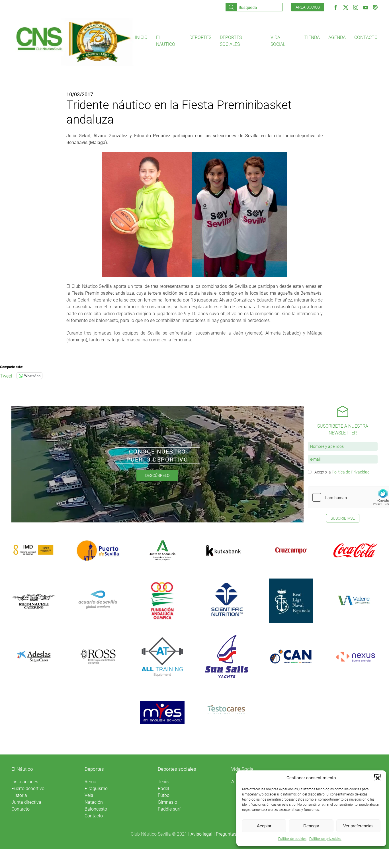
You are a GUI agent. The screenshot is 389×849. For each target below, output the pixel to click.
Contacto (366, 37)
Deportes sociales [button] (231, 41)
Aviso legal (201, 834)
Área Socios (308, 7)
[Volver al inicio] (73, 41)
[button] (377, 778)
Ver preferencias (358, 825)
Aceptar (264, 825)
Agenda (337, 37)
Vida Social (243, 769)
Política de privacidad (325, 839)
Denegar (311, 825)
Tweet (6, 375)
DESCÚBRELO (157, 475)
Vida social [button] (278, 41)
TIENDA (312, 37)
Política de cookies (292, 839)
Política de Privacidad (351, 472)
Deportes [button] (200, 37)
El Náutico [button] (165, 41)
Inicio (141, 37)
